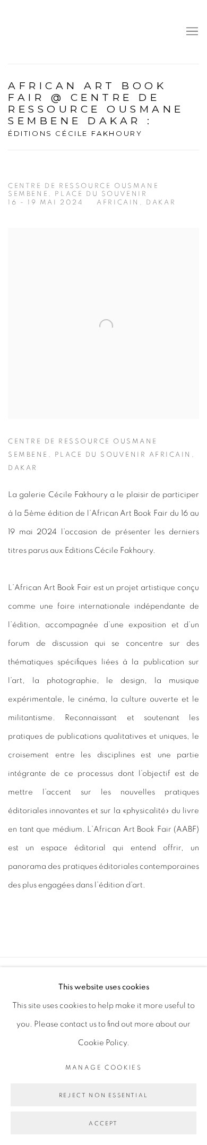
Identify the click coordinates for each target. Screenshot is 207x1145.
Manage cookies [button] (103, 1067)
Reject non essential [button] (103, 1095)
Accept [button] (103, 1123)
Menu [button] (191, 32)
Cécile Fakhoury (71, 32)
